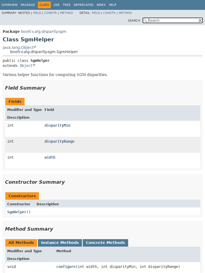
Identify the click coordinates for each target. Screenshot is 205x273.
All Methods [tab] (21, 242)
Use (57, 5)
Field (37, 13)
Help (112, 5)
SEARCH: (134, 20)
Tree (66, 5)
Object (26, 65)
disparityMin (57, 125)
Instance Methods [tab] (60, 242)
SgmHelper (16, 212)
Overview (10, 5)
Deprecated (83, 5)
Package (28, 5)
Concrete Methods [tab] (105, 242)
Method (66, 13)
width (50, 157)
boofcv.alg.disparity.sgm (43, 31)
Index (101, 5)
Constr (50, 13)
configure (66, 266)
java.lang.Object (18, 47)
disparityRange (59, 141)
